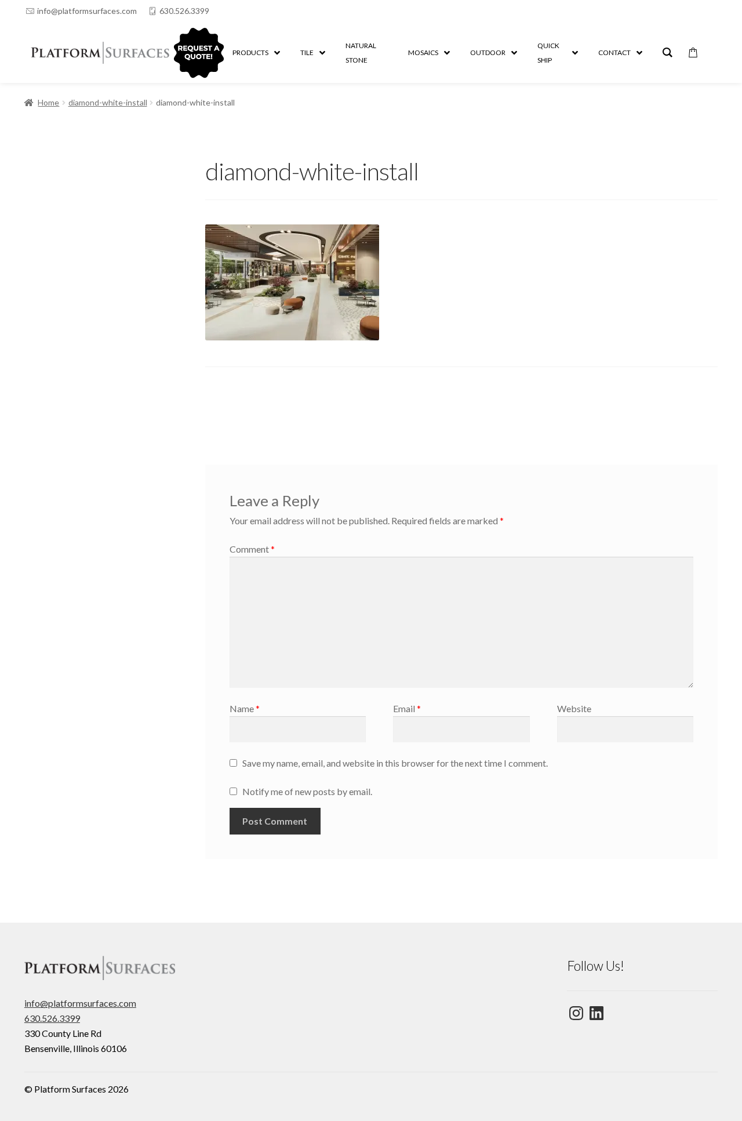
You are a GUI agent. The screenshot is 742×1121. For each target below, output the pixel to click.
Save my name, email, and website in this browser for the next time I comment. (395, 762)
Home (48, 102)
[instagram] (711, 11)
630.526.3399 (184, 11)
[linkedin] (688, 11)
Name (245, 708)
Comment (252, 548)
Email (407, 708)
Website (574, 708)
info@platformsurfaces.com (87, 11)
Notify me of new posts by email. (307, 791)
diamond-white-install (107, 102)
